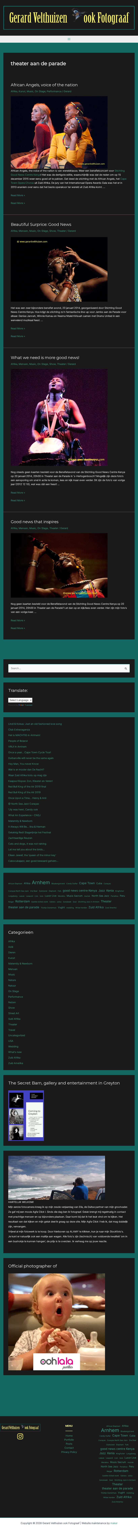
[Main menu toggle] (69, 39)
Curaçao (107, 884)
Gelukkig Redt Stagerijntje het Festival (29, 832)
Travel (11, 1030)
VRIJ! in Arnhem (17, 746)
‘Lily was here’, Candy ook (23, 809)
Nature (12, 980)
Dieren (11, 952)
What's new (15, 1052)
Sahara (52, 902)
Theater (61, 230)
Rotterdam (22, 901)
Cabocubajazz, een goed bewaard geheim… (33, 860)
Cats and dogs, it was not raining (27, 843)
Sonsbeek (67, 902)
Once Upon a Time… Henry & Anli (27, 798)
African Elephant (15, 884)
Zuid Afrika (96, 907)
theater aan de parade (23, 907)
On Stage (40, 91)
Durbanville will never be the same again (31, 758)
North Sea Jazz (100, 895)
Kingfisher (119, 891)
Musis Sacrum (75, 895)
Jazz (101, 890)
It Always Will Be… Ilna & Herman (26, 826)
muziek (87, 896)
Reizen (12, 1002)
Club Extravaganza (19, 729)
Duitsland (43, 891)
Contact (69, 1447)
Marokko (61, 896)
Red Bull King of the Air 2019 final (27, 786)
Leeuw (22, 896)
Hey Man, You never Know (23, 763)
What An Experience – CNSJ (24, 815)
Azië (10, 946)
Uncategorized (16, 1035)
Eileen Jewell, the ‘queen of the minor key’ (32, 855)
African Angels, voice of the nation (44, 84)
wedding (70, 908)
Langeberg (13, 896)
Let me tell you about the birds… (26, 849)
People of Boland (18, 740)
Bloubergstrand (58, 884)
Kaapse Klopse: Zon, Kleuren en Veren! (30, 781)
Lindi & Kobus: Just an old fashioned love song (35, 723)
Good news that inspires (34, 521)
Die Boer (34, 891)
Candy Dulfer (72, 884)
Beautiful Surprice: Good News (41, 224)
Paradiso (114, 896)
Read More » (18, 195)
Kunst (22, 91)
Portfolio (69, 1439)
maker (113, 1523)
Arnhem (41, 882)
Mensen (23, 230)
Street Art (13, 1013)
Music (30, 91)
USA (10, 1040)
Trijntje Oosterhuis (48, 908)
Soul (75, 902)
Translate (28, 705)
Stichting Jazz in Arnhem (88, 902)
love (41, 896)
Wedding (13, 1046)
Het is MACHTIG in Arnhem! (24, 735)
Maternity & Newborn (20, 821)
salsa (59, 902)
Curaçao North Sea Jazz (18, 891)
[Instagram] (20, 1436)
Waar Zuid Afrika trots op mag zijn (27, 775)
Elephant (52, 891)
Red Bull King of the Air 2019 (24, 792)
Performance (54, 91)
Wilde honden (81, 908)
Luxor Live (50, 895)
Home (69, 1435)
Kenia (110, 890)
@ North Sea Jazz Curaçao (23, 803)
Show (52, 230)
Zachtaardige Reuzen (20, 838)
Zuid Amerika (110, 908)
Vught (61, 907)
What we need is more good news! (45, 357)
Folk (59, 891)
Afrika (14, 91)
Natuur (12, 985)
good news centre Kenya (80, 890)
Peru (122, 895)
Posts (69, 1443)
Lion (36, 896)
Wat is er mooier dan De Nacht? (26, 769)
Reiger (11, 902)
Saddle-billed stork (39, 902)
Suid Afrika (14, 1018)
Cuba (99, 883)
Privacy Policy (69, 1452)
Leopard (29, 896)
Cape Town (87, 883)
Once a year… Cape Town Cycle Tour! (29, 752)
